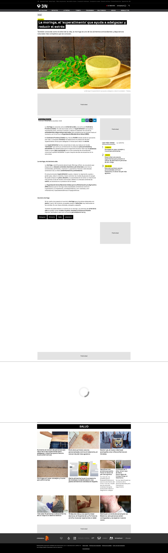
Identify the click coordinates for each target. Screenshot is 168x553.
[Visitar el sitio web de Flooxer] (128, 538)
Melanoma (108, 166)
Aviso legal (85, 545)
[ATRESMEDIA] (43, 538)
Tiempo (78, 10)
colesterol (68, 217)
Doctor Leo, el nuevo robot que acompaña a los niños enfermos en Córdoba (113, 452)
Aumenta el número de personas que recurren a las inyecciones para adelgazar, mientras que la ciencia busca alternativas (51, 452)
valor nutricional (59, 150)
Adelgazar (42, 217)
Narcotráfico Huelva (71, 1)
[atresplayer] (121, 6)
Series (113, 10)
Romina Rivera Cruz (116, 1)
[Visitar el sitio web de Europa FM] (105, 538)
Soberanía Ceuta (44, 1)
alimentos (93, 148)
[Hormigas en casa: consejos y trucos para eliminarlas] (52, 468)
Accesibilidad (86, 548)
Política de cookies (107, 545)
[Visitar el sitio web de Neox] (74, 538)
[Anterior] (38, 1)
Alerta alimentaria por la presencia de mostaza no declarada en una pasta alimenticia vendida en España (83, 479)
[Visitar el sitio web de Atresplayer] (120, 538)
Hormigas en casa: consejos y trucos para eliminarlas (115, 150)
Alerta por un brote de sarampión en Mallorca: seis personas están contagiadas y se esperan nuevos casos (114, 517)
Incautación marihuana (83, 1)
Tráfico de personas (61, 1)
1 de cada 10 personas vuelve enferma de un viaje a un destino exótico (51, 514)
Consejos (108, 147)
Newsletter (125, 10)
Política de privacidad (95, 545)
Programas (90, 10)
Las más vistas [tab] (108, 143)
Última (111, 5)
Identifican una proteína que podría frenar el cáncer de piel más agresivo (106, 472)
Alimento (52, 217)
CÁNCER (107, 155)
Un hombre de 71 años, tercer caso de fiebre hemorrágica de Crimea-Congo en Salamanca (122, 474)
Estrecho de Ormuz (105, 1)
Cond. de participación (119, 545)
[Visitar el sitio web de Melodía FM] (111, 538)
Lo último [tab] (120, 143)
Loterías (66, 10)
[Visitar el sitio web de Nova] (80, 538)
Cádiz (60, 217)
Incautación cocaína (95, 1)
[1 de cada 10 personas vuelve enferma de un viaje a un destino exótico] (52, 504)
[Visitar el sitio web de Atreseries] (93, 538)
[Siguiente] (130, 1)
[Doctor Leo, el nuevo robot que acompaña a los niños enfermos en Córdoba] (115, 440)
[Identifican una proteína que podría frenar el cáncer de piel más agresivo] (107, 464)
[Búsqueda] (129, 6)
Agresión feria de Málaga (128, 1)
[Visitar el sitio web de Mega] (87, 538)
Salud (84, 426)
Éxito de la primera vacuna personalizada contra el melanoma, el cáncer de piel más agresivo (116, 170)
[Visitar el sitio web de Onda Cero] (99, 538)
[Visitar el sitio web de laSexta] (68, 538)
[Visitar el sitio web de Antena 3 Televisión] (62, 538)
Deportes (55, 10)
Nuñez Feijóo (52, 1)
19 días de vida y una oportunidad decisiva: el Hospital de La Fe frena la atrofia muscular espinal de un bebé (83, 516)
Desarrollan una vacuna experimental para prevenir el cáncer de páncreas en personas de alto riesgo (116, 159)
